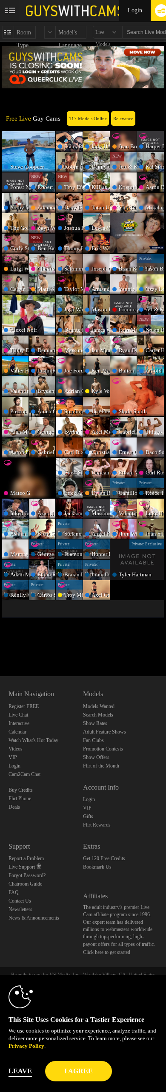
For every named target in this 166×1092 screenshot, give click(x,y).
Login (135, 10)
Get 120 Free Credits (104, 858)
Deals (14, 807)
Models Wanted (98, 706)
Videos (16, 749)
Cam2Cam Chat (24, 774)
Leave (20, 1071)
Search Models (98, 715)
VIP (13, 757)
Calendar (17, 732)
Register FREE (24, 706)
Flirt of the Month (101, 766)
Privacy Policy (26, 1046)
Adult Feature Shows (104, 732)
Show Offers (96, 757)
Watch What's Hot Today (33, 740)
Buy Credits (21, 790)
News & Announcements (34, 918)
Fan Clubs (93, 740)
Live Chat (18, 715)
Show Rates (95, 723)
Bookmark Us (97, 867)
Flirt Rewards (97, 825)
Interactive (19, 723)
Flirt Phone (20, 798)
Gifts (88, 816)
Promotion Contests (103, 749)
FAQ (14, 892)
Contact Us (20, 901)
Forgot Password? (27, 875)
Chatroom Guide (25, 884)
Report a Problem (26, 858)
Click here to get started (106, 952)
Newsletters (20, 909)
